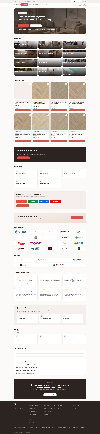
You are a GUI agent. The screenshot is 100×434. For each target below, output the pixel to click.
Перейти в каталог (23, 25)
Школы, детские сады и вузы (48, 406)
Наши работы (36, 4)
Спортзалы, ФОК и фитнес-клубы (49, 408)
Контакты (60, 405)
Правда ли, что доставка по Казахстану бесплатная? (27, 355)
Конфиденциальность (62, 406)
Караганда (27, 427)
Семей (49, 427)
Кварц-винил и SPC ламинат (34, 405)
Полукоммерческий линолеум (34, 411)
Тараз (34, 427)
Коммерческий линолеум (33, 409)
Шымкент (23, 427)
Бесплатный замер (36, 25)
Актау (74, 427)
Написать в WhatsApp (50, 394)
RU (83, 1)
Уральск (64, 427)
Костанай (56, 427)
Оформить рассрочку (23, 205)
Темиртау (77, 427)
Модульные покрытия (32, 419)
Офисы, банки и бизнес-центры (49, 409)
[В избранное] (30, 84)
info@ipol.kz (75, 406)
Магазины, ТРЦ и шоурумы (48, 411)
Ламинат (30, 406)
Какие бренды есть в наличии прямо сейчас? (25, 373)
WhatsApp (22, 1)
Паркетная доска (32, 408)
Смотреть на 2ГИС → (19, 341)
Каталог (25, 4)
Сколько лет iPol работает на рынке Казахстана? (26, 370)
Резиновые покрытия (32, 417)
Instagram (60, 408)
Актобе (31, 427)
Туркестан (82, 427)
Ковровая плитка (32, 416)
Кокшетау (16, 428)
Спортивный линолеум (33, 413)
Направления (46, 414)
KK (85, 1)
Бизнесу (31, 4)
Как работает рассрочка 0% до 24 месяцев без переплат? (28, 351)
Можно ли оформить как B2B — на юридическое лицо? (27, 367)
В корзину (23, 110)
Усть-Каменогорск (44, 427)
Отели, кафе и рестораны (48, 413)
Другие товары (31, 422)
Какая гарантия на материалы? (22, 361)
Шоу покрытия (31, 420)
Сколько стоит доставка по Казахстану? (24, 358)
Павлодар (38, 427)
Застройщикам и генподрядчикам (49, 405)
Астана (19, 427)
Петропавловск (69, 427)
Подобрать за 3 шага (24, 157)
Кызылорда (60, 427)
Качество (84, 227)
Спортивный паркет (32, 414)
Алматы (15, 427)
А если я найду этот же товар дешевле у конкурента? (27, 364)
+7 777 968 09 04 (17, 1)
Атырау (52, 427)
